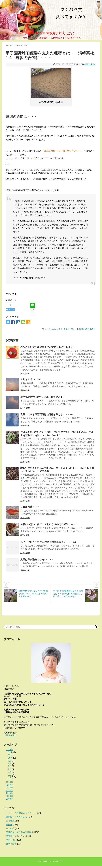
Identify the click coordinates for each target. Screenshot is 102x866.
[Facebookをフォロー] (13, 322)
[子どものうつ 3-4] (12, 384)
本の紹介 (10, 828)
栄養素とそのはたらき (16, 836)
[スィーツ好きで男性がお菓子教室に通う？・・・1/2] (12, 547)
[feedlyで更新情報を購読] (23, 322)
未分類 (9, 824)
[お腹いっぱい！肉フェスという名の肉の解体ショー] (12, 529)
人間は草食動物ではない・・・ (37, 559)
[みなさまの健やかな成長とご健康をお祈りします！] (12, 352)
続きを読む (11, 735)
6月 (9, 769)
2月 (9, 774)
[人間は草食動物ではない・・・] (12, 564)
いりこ (47, 329)
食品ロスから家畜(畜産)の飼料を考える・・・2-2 (46, 414)
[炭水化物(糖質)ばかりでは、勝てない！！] (12, 402)
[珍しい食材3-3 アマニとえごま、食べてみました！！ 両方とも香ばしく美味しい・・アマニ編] (12, 473)
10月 (10, 758)
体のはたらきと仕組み (16, 817)
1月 (9, 777)
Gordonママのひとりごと (51, 33)
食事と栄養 (89, 64)
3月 (9, 772)
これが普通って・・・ (32, 506)
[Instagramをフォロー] (18, 322)
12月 (10, 752)
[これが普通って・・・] (12, 512)
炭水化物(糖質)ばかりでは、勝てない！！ (42, 397)
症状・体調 (11, 840)
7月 (9, 766)
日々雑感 (10, 821)
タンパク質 (69, 329)
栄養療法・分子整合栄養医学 (20, 832)
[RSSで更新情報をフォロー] (28, 322)
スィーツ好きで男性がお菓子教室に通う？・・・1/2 (48, 542)
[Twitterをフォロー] (8, 322)
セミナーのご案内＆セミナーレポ (22, 813)
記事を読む (25, 373)
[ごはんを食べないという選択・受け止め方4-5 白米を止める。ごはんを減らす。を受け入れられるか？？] (12, 437)
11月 (10, 755)
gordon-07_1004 (87, 329)
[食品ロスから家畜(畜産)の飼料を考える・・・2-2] (12, 419)
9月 (9, 761)
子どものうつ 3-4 (30, 379)
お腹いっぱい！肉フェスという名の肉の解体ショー (47, 524)
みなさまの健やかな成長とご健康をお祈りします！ (47, 347)
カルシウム (57, 329)
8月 (9, 763)
